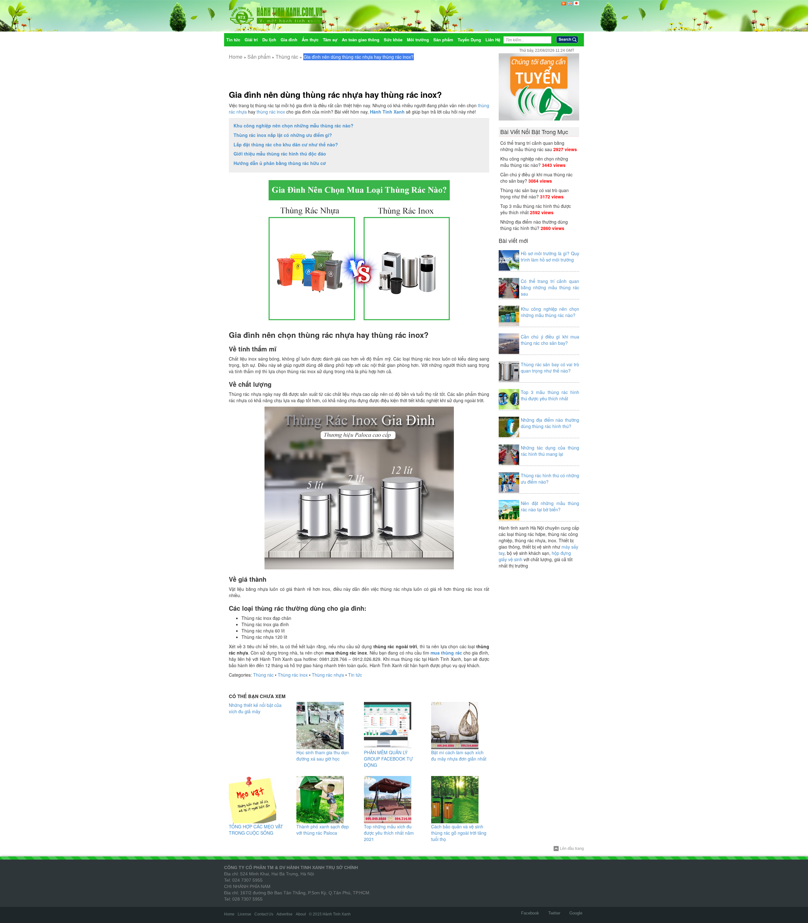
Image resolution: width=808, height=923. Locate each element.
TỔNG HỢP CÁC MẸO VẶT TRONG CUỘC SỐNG (256, 829)
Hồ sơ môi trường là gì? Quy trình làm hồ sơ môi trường (550, 256)
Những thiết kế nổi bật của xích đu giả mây (255, 708)
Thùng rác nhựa (328, 675)
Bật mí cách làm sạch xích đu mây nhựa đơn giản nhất (458, 755)
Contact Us (263, 914)
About (301, 914)
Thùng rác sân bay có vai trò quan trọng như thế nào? (534, 193)
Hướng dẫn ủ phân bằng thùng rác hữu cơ (280, 163)
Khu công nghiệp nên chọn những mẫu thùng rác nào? (294, 125)
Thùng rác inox (293, 675)
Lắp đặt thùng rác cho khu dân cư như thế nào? (286, 144)
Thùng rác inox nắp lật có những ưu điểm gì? (283, 135)
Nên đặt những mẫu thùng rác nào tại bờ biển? (550, 506)
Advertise (284, 914)
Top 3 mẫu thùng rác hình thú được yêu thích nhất (550, 395)
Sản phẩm (258, 56)
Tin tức (355, 675)
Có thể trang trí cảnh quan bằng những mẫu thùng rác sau (532, 146)
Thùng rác (287, 56)
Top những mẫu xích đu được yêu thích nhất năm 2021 (389, 832)
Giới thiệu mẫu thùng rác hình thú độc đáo (280, 153)
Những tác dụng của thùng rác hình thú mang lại (550, 450)
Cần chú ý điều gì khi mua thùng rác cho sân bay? (550, 339)
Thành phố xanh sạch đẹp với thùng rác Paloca (322, 829)
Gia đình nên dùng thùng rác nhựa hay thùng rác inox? (335, 94)
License (244, 914)
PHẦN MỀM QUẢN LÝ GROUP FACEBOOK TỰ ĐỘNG (388, 758)
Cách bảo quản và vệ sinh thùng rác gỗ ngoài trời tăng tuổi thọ (458, 832)
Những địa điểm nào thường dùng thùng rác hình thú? (534, 225)
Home (235, 56)
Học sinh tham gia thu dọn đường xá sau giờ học (322, 755)
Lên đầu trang (572, 848)
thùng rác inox (271, 112)
